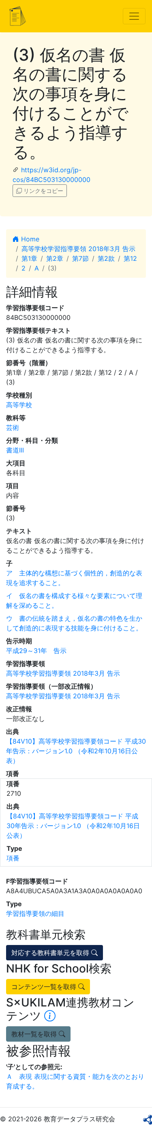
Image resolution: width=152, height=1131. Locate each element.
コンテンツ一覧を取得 (44, 987)
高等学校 (19, 405)
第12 (130, 258)
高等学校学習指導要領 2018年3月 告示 (78, 249)
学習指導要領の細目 (35, 913)
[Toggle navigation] (134, 16)
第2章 (54, 258)
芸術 (12, 427)
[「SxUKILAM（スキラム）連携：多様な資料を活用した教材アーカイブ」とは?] (50, 1016)
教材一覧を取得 (35, 1034)
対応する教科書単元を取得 (51, 953)
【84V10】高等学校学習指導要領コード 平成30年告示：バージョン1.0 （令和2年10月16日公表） (76, 751)
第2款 (106, 258)
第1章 (29, 258)
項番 (12, 858)
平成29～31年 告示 (36, 651)
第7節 (80, 258)
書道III (15, 450)
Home (29, 239)
